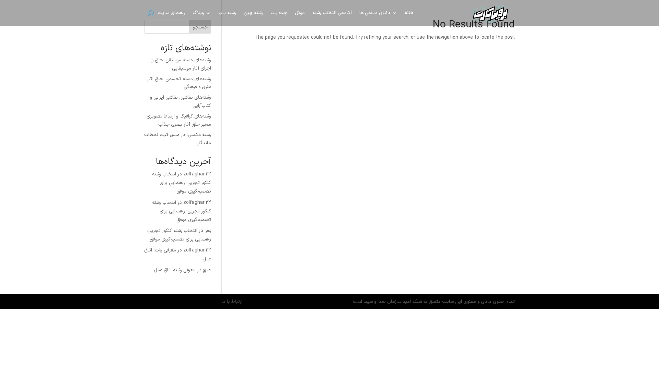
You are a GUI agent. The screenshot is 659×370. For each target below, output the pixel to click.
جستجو (200, 27)
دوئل (300, 12)
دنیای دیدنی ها (374, 12)
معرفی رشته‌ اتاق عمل (175, 270)
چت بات (278, 12)
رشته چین (253, 12)
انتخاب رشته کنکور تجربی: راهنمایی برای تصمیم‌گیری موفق (181, 183)
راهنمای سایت (171, 12)
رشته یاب (227, 12)
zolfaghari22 (197, 174)
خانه (409, 12)
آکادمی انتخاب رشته (332, 12)
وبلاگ (198, 12)
